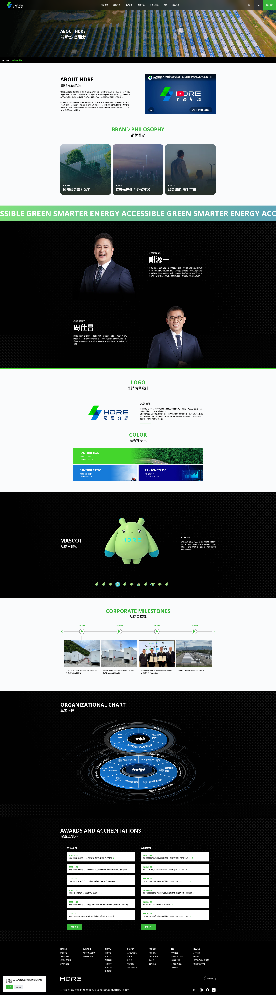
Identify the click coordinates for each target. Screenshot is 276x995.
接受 (9, 987)
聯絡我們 (269, 5)
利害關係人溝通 (177, 956)
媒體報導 (108, 960)
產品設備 (128, 5)
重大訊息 (152, 964)
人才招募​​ (196, 953)
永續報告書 (175, 960)
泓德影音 (108, 971)
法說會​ (151, 960)
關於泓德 (104, 5)
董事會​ (129, 956)
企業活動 (108, 967)
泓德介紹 (63, 953)
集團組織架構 (65, 960)
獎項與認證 (64, 964)
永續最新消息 (176, 964)
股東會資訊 (153, 956)
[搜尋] (258, 5)
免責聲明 (126, 990)
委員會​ (129, 960)
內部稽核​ (130, 964)
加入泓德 (175, 5)
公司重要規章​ (132, 967)
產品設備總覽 (88, 956)
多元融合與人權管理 (201, 960)
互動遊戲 (174, 967)
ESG (165, 5)
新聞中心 (108, 953)
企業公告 (108, 956)
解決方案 (116, 5)
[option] (82, 657)
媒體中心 (141, 5)
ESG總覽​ (174, 953)
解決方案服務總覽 (89, 953)
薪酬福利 (196, 956)
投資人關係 (154, 5)
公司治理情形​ (132, 953)
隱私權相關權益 (116, 990)
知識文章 (108, 964)
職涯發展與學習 (199, 964)
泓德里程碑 (64, 956)
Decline (18, 987)
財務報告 (152, 953)
